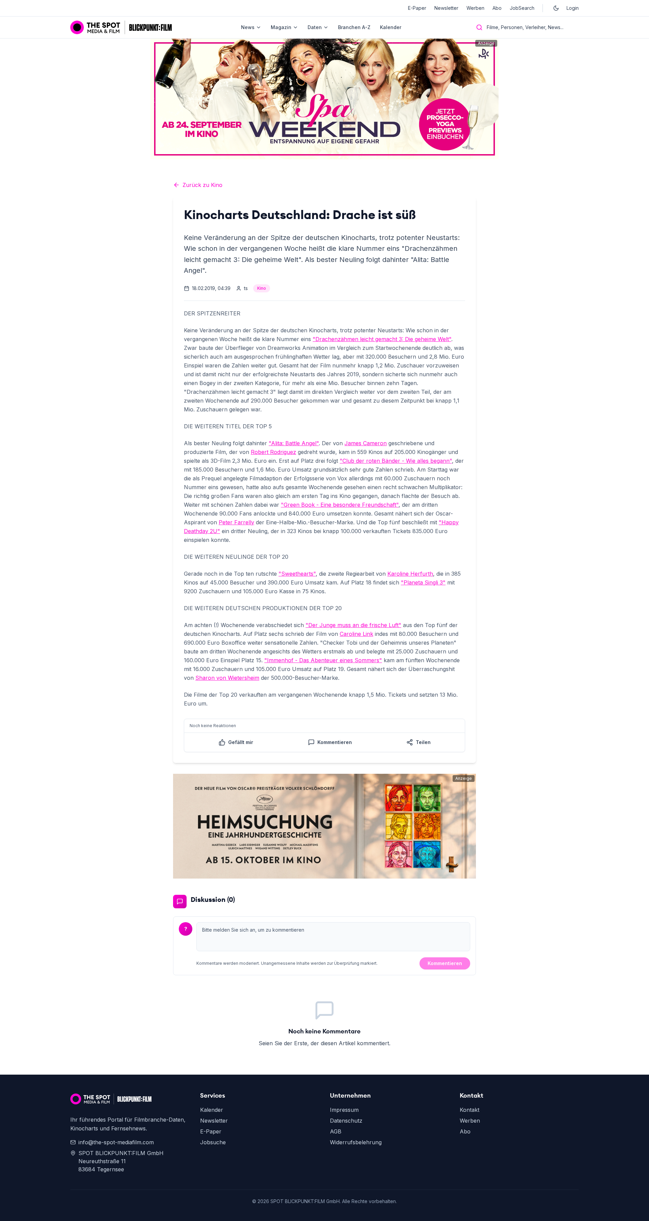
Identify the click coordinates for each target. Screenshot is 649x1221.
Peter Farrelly (236, 522)
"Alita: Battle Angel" (294, 443)
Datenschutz (346, 1120)
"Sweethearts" (297, 573)
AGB (335, 1131)
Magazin (281, 27)
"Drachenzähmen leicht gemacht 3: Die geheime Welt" (382, 339)
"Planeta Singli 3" (423, 582)
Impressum (344, 1109)
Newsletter (446, 8)
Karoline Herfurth (410, 573)
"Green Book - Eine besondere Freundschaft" (340, 504)
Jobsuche (213, 1142)
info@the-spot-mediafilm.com (116, 1142)
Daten (315, 27)
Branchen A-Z (354, 27)
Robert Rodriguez (273, 452)
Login (573, 8)
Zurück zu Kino (202, 185)
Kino (261, 288)
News (248, 27)
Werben (475, 8)
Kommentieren (445, 963)
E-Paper (417, 8)
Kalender (390, 27)
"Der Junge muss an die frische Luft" (353, 625)
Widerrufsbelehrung (356, 1142)
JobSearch (522, 8)
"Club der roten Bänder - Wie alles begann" (396, 460)
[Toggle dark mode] (556, 8)
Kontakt (469, 1109)
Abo (497, 8)
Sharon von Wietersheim (227, 677)
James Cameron (365, 443)
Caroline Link (356, 633)
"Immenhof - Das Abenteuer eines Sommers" (323, 660)
